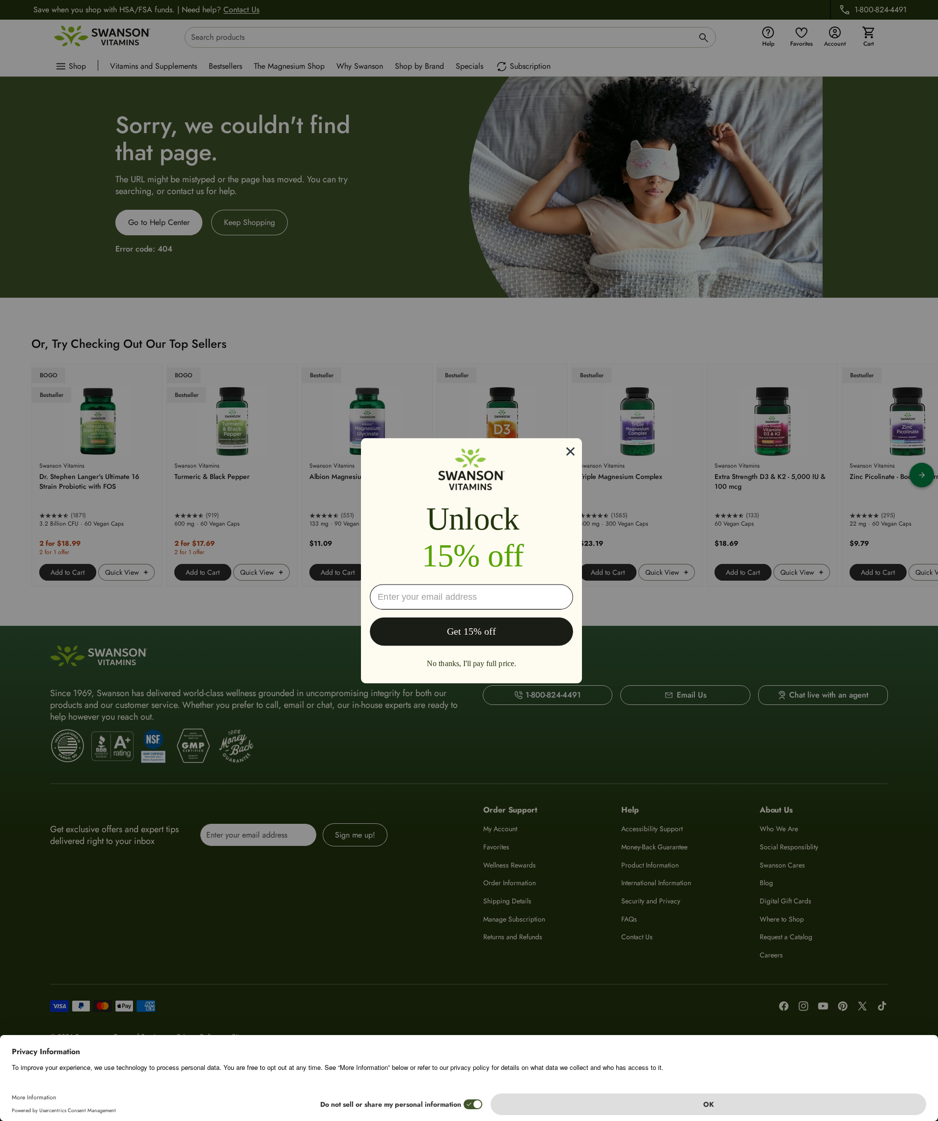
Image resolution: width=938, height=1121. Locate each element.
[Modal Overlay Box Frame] (471, 560)
